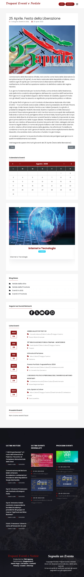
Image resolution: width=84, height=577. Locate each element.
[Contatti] (52, 312)
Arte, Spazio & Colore (35, 389)
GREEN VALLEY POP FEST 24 (36, 331)
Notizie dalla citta (19, 283)
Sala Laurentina (34, 398)
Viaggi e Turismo (57, 334)
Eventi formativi (34, 367)
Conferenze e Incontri (57, 367)
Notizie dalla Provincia (21, 287)
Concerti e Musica (35, 334)
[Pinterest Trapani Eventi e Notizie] (47, 312)
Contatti (33, 563)
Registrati (70, 4)
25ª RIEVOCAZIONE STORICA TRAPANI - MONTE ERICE (46, 342)
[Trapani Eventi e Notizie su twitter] (36, 312)
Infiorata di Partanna (35, 353)
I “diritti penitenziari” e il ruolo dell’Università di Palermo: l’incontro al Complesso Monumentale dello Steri (15, 457)
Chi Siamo (24, 563)
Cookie (23, 566)
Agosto (40, 164)
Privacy (16, 566)
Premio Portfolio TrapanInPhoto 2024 (41, 364)
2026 (46, 164)
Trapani (31, 348)
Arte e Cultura (47, 334)
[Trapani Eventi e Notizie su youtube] (42, 312)
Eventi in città (24, 22)
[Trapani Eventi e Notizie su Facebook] (31, 312)
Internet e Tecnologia (42, 248)
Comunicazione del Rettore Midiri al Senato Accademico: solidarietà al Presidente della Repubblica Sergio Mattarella (16, 475)
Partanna (32, 359)
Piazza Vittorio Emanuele (36, 337)
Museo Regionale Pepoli (36, 384)
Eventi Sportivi (34, 345)
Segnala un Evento (61, 556)
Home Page (15, 563)
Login (61, 4)
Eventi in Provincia (19, 294)
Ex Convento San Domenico (37, 370)
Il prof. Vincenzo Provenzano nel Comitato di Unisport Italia (16, 491)
